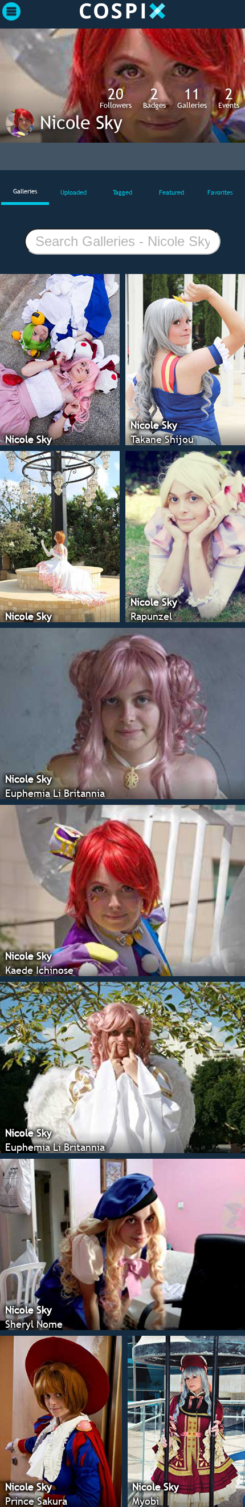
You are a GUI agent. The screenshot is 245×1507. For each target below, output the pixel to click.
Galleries (192, 97)
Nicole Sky (81, 122)
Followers (116, 97)
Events (228, 97)
